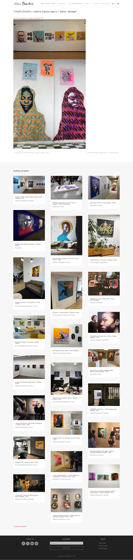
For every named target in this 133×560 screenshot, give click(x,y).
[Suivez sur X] (28, 543)
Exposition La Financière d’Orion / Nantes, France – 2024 (65, 398)
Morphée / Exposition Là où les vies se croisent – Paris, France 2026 (64, 203)
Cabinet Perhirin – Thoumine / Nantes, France (103, 260)
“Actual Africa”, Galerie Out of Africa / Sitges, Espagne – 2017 (103, 336)
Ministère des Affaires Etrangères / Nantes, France (28, 244)
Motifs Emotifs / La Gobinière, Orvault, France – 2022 (66, 438)
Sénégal (31, 201)
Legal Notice (102, 543)
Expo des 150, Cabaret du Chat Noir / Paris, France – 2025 (65, 259)
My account (105, 3)
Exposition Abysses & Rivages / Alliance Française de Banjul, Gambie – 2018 (102, 451)
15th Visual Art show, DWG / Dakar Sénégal (65, 350)
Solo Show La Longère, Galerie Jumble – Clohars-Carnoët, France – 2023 (102, 371)
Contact (96, 3)
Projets (62, 3)
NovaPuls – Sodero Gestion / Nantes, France (66, 312)
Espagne (98, 340)
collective (18, 201)
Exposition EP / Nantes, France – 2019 (26, 462)
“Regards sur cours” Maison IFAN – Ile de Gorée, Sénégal (102, 299)
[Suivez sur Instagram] (36, 543)
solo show (68, 479)
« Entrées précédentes (20, 526)
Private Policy (103, 548)
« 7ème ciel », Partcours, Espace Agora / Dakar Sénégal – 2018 (27, 495)
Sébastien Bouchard (48, 3)
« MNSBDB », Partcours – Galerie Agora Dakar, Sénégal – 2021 (103, 409)
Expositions (24, 201)
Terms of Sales (103, 546)
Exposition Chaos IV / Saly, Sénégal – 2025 (102, 203)
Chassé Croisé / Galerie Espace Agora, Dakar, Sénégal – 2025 (29, 197)
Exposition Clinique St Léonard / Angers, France (27, 342)
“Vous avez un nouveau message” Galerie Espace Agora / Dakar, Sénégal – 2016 (102, 491)
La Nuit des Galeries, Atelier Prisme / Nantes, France (28, 382)
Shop (87, 3)
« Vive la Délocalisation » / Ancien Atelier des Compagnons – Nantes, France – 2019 (66, 476)
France (35, 306)
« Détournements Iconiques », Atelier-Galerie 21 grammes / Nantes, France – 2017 (66, 516)
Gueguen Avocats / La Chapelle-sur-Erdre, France (27, 303)
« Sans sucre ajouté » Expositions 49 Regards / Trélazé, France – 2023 (28, 424)
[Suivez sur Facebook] (23, 543)
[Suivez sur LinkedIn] (32, 543)
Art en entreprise (20, 306)
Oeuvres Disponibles (76, 3)
